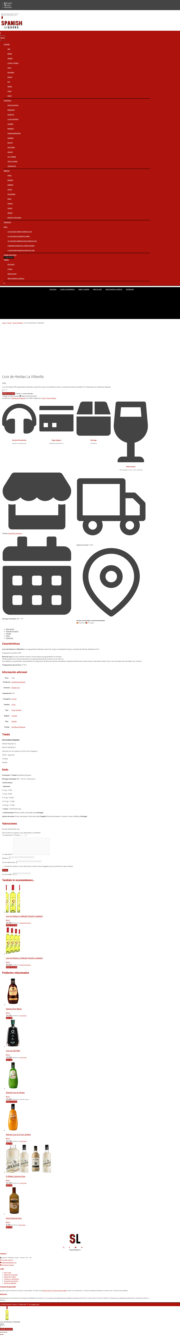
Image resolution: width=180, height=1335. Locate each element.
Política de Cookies (10, 1277)
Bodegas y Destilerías (14, 218)
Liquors (7, 44)
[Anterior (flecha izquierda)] (1, 1334)
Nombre (5, 858)
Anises (10, 175)
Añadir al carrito (8, 393)
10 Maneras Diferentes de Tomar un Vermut (21, 246)
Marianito (11, 129)
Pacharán (11, 72)
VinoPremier (23, 1015)
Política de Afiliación (10, 1283)
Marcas (7, 171)
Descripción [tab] (10, 629)
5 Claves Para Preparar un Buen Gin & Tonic (21, 250)
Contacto (9, 7)
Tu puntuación (8, 835)
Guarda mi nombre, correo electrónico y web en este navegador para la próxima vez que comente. (38, 866)
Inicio (4, 323)
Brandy (10, 54)
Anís (9, 49)
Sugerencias (130, 289)
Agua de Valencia (13, 105)
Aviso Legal (7, 1272)
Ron (9, 82)
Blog (5, 227)
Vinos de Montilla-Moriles (16, 278)
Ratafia (10, 77)
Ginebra (10, 58)
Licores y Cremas (13, 63)
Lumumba (10, 124)
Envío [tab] (8, 636)
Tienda (8, 5)
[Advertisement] (90, 306)
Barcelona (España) (7, 1265)
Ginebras (10, 185)
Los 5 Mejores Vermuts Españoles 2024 (20, 232)
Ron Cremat (11, 147)
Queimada (11, 138)
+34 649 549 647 (7, 1260)
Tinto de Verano (12, 161)
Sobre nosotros (10, 255)
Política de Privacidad (10, 1275)
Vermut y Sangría (83, 289)
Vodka (9, 91)
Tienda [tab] (8, 634)
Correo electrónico (9, 862)
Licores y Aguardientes (67, 289)
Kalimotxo (11, 115)
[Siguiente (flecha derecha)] (2, 1334)
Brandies (10, 180)
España (14, 721)
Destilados (11, 264)
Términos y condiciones (11, 1279)
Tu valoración (7, 854)
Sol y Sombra (12, 157)
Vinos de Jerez (12, 274)
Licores (10, 269)
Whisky (10, 96)
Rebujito (10, 143)
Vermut (10, 86)
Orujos (10, 189)
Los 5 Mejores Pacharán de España (19, 236)
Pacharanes (11, 194)
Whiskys (10, 213)
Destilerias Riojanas (18, 398)
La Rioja (14, 716)
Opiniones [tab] (9, 638)
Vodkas (10, 208)
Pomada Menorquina (14, 133)
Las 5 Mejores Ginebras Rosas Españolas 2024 (22, 241)
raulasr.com (35, 1304)
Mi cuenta (8, 3)
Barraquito (11, 110)
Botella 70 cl (15, 688)
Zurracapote (12, 166)
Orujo (9, 68)
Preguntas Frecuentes (11, 1281)
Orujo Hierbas (17, 323)
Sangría (10, 152)
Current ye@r (7, 874)
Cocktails (7, 101)
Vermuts (10, 204)
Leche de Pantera (13, 119)
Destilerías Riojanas (15, 533)
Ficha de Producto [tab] (12, 631)
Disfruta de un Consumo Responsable (54, 1290)
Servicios (7, 222)
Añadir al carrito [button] (11, 925)
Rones (9, 199)
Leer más (9, 1018)
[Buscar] (2, 17)
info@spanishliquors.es (8, 1262)
